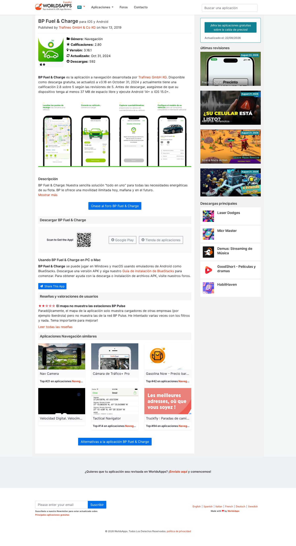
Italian (218, 506)
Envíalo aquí (178, 471)
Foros (124, 7)
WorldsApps (233, 511)
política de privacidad (179, 531)
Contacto (141, 7)
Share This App (54, 286)
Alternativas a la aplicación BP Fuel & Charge (115, 442)
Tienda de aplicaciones (162, 240)
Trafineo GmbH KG (152, 77)
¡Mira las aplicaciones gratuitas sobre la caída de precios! (230, 27)
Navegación (80, 381)
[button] (81, 7)
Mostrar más (47, 195)
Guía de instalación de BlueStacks (148, 271)
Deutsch (240, 506)
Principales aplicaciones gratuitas (52, 515)
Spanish (208, 506)
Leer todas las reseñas (55, 327)
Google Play (124, 240)
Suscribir (97, 505)
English (197, 506)
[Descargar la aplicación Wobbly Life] (230, 182)
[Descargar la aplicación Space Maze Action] (230, 146)
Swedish (253, 506)
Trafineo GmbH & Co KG (77, 27)
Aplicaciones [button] (101, 7)
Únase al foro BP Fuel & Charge (115, 206)
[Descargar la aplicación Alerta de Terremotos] (230, 107)
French (229, 506)
